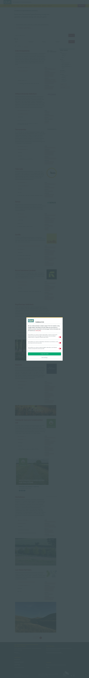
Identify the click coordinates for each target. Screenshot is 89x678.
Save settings (44, 357)
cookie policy (38, 330)
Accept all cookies (44, 353)
